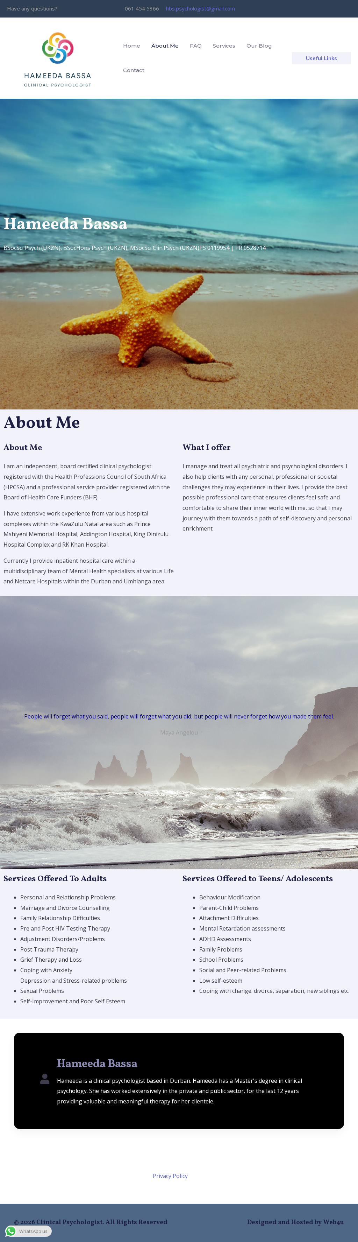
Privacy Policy (170, 1176)
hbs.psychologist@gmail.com (200, 8)
